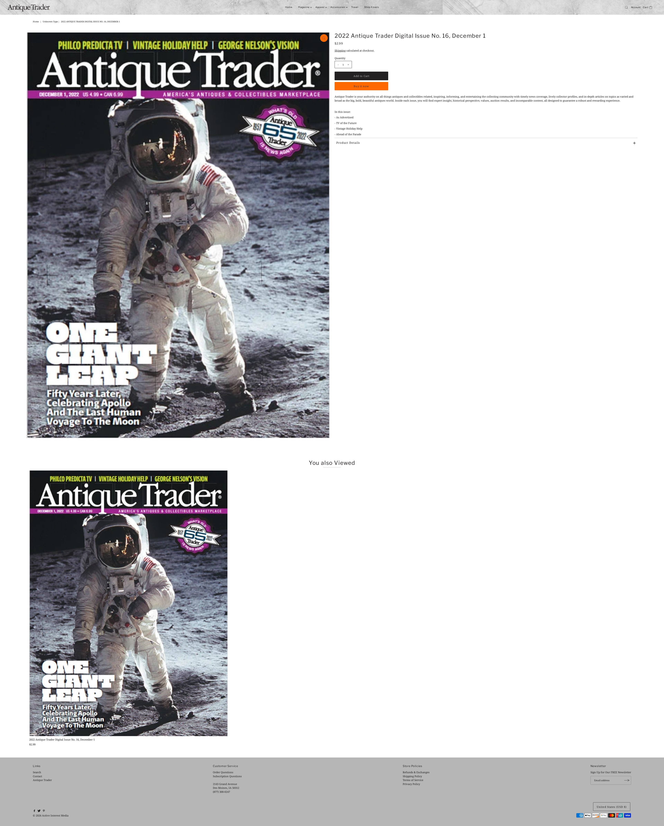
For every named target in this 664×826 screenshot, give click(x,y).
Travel (354, 7)
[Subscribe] (626, 780)
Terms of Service (413, 780)
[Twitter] (39, 811)
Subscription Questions (227, 776)
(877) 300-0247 (221, 791)
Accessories (337, 7)
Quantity (340, 58)
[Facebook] (34, 811)
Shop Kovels (371, 7)
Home (288, 7)
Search (37, 772)
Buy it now (361, 86)
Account (635, 7)
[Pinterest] (44, 811)
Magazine (304, 7)
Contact (37, 776)
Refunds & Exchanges (416, 772)
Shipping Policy (412, 776)
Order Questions (223, 772)
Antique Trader (42, 780)
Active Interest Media (55, 815)
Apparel (320, 7)
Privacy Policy (411, 784)
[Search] (626, 7)
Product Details (348, 143)
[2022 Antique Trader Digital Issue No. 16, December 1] (128, 603)
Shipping (340, 50)
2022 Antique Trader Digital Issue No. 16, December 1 (62, 739)
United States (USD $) (612, 807)
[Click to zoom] (324, 38)
